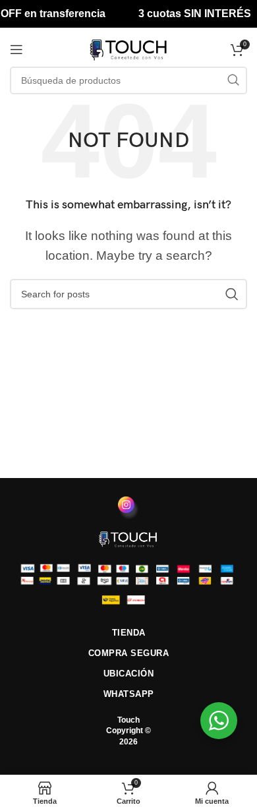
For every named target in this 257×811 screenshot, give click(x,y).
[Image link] (129, 538)
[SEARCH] (233, 80)
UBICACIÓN (128, 673)
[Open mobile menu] (16, 49)
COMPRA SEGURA (128, 653)
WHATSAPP (128, 694)
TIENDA (129, 633)
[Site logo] (128, 48)
